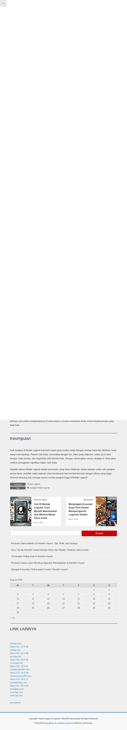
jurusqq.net (15, 656)
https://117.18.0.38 (19, 672)
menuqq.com (16, 695)
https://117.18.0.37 (19, 679)
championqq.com (18, 682)
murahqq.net (16, 663)
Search (99, 533)
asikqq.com (15, 643)
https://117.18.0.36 (19, 646)
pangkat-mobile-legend (40, 488)
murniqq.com (16, 692)
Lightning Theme (64, 723)
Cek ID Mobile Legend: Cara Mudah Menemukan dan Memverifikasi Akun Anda (45, 511)
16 (109, 599)
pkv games (15, 702)
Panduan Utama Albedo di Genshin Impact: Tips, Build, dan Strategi (44, 543)
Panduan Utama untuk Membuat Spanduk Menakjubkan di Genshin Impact (48, 563)
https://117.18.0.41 (19, 666)
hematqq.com (17, 689)
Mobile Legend (33, 484)
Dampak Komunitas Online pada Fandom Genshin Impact (39, 569)
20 (63, 603)
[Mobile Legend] (20, 508)
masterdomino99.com (20, 676)
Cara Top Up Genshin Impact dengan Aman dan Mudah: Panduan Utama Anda (49, 550)
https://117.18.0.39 (19, 653)
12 (48, 599)
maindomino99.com (19, 669)
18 (33, 603)
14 (78, 599)
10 (18, 599)
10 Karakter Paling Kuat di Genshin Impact (32, 556)
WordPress (50, 723)
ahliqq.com (15, 650)
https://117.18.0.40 (19, 685)
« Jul (12, 617)
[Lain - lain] (106, 508)
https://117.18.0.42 (19, 659)
